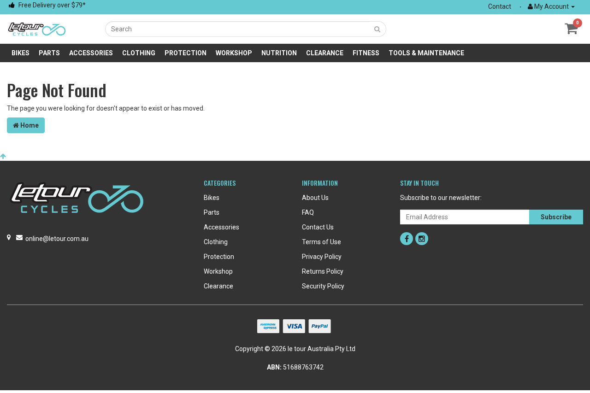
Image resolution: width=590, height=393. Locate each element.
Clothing (138, 53)
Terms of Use (321, 242)
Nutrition (279, 53)
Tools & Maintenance (426, 53)
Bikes (21, 53)
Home (29, 125)
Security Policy (323, 286)
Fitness (366, 53)
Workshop (234, 53)
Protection (185, 53)
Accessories (91, 53)
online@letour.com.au (56, 238)
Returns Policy (322, 271)
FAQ (308, 212)
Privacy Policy (322, 256)
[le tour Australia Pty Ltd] (37, 28)
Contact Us (318, 227)
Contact (499, 6)
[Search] (377, 29)
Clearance (324, 53)
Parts (49, 53)
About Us (315, 197)
